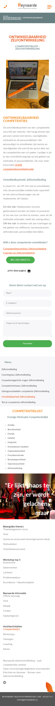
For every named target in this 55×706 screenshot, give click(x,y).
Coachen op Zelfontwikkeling (19, 253)
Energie (11, 434)
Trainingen (8, 639)
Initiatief (11, 438)
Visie (5, 601)
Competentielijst (11, 629)
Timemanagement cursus (15, 529)
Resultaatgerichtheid (17, 460)
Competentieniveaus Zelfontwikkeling (19, 386)
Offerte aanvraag (11, 596)
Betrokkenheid (14, 430)
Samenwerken (10, 568)
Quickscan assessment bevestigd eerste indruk (26, 539)
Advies (6, 649)
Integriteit (12, 442)
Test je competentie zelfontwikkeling (18, 402)
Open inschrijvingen (13, 669)
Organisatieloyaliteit (16, 451)
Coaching (7, 644)
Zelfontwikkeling (12, 18)
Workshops (9, 634)
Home (5, 16)
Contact (7, 611)
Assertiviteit (9, 563)
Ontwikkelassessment (14, 549)
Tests (5, 534)
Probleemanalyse (11, 577)
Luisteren (7, 572)
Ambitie (11, 425)
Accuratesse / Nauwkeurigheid (18, 582)
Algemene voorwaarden (37, 669)
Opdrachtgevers (11, 616)
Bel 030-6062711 (20, 260)
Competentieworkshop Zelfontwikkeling (24, 249)
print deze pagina (17, 270)
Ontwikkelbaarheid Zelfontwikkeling (18, 397)
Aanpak (6, 606)
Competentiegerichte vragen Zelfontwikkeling (23, 380)
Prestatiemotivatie (16, 455)
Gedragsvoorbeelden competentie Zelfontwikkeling (25, 391)
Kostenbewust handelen (18, 447)
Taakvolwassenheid (16, 464)
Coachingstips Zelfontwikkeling (16, 375)
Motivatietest (10, 544)
